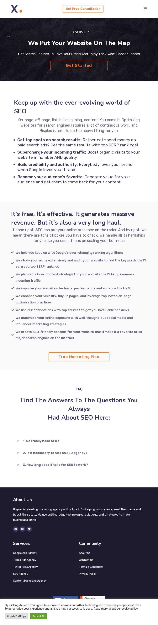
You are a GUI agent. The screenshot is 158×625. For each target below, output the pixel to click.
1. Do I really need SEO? (41, 441)
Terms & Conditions (91, 567)
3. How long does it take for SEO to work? (55, 465)
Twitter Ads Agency (25, 567)
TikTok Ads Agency (24, 560)
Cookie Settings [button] (16, 616)
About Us (84, 553)
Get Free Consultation (83, 9)
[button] (79, 441)
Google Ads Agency (25, 553)
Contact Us (86, 560)
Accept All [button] (39, 616)
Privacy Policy (88, 573)
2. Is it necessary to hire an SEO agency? (55, 453)
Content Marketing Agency (30, 580)
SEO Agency (20, 573)
